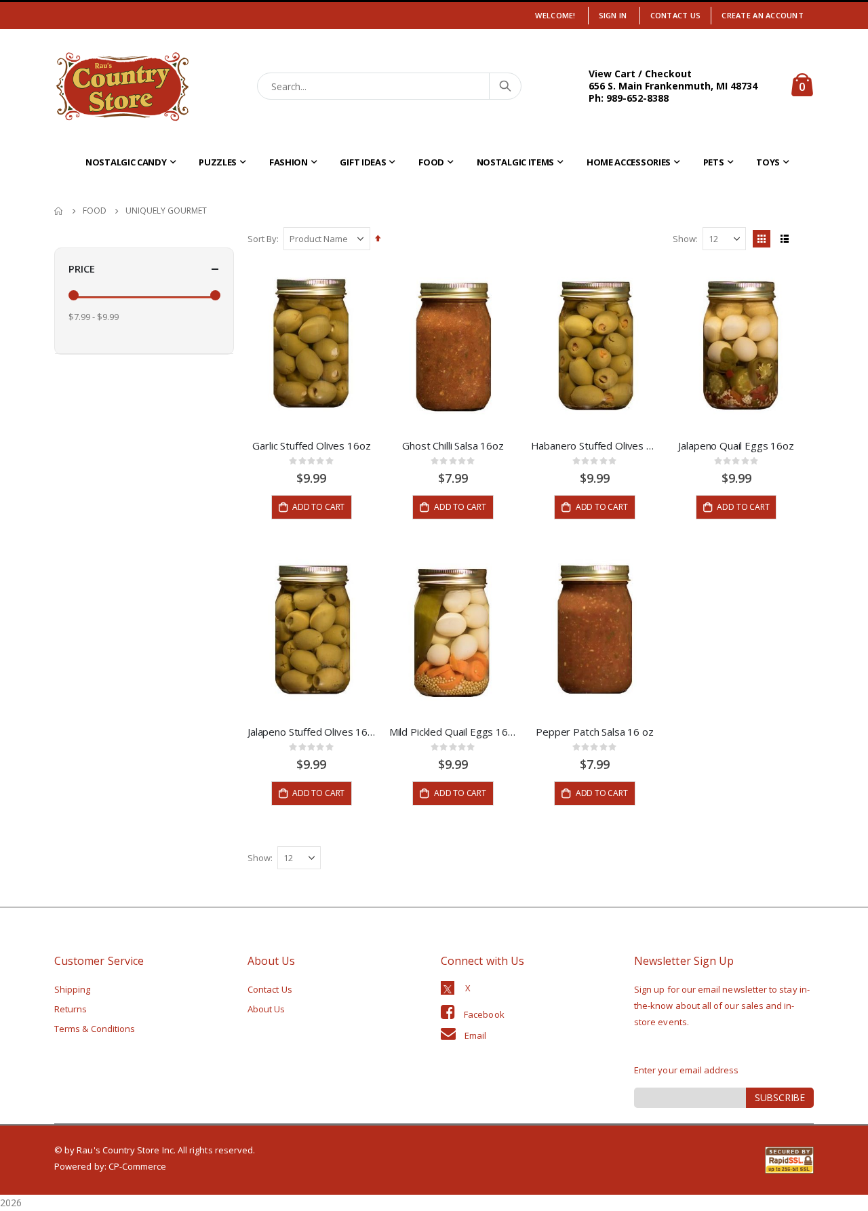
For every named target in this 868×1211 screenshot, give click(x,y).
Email (475, 1035)
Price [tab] (81, 268)
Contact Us (675, 15)
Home (59, 211)
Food (94, 211)
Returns (70, 1009)
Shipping (72, 989)
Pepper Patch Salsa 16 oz (594, 731)
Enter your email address (686, 1070)
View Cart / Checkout (640, 73)
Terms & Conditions (94, 1029)
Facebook (484, 1014)
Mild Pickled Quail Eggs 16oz (453, 731)
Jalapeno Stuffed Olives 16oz (312, 731)
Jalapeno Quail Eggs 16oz (735, 445)
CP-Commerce (137, 1166)
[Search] (504, 86)
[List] (784, 238)
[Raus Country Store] (122, 86)
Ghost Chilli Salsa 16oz (453, 445)
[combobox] (389, 86)
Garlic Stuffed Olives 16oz (311, 445)
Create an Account (763, 15)
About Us (266, 1009)
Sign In (613, 15)
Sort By (262, 239)
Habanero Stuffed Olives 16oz (595, 445)
